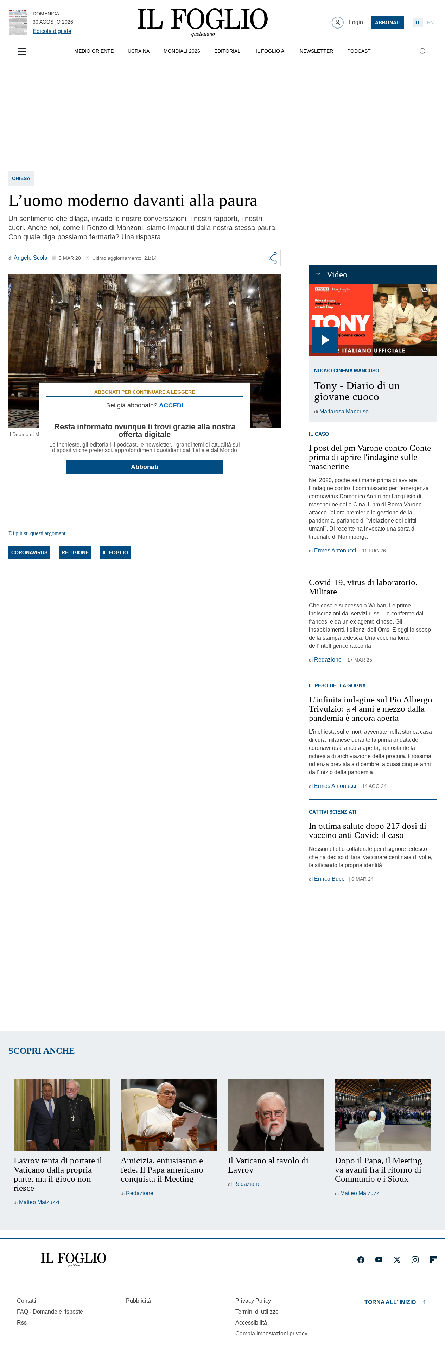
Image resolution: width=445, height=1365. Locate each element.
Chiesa (21, 178)
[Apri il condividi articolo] (273, 258)
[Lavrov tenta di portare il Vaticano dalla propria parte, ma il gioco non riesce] (62, 1115)
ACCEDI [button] (171, 405)
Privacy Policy (253, 1301)
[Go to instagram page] (415, 1259)
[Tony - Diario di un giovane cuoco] (373, 320)
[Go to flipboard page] (433, 1259)
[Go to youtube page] (378, 1259)
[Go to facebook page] (360, 1259)
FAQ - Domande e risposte (50, 1312)
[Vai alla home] (203, 22)
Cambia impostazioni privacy (271, 1333)
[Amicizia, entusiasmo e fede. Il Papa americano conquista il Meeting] (169, 1115)
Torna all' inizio (390, 1302)
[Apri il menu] (22, 51)
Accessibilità (251, 1323)
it (417, 22)
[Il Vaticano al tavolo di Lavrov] (276, 1115)
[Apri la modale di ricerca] (423, 51)
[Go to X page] (397, 1259)
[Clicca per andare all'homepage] (73, 1260)
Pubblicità (138, 1301)
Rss (22, 1323)
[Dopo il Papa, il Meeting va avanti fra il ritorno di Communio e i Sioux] (383, 1115)
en (430, 22)
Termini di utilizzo (257, 1312)
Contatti (26, 1301)
